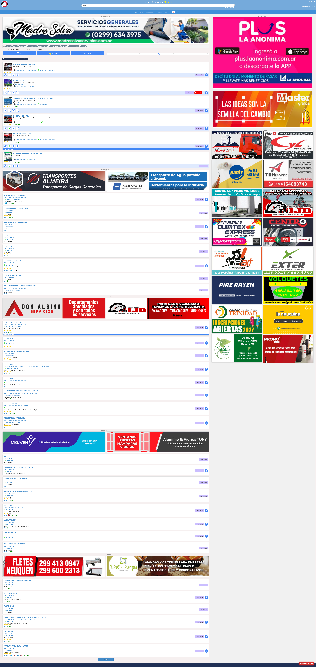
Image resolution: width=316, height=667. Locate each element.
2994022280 (17, 368)
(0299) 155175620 (9, 546)
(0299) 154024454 (9, 381)
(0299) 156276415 (20, 381)
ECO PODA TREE (10, 339)
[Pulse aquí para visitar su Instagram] (5, 217)
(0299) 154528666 (20, 140)
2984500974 (10, 483)
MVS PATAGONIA (10, 520)
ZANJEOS (64, 46)
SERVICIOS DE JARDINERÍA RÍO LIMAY (18, 581)
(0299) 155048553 (20, 122)
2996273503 (17, 395)
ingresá (313, 6)
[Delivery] (17, 270)
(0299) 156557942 (9, 341)
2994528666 (44, 140)
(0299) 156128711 (9, 393)
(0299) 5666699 (19, 102)
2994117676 (51, 140)
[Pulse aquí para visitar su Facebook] (4, 217)
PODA (15, 46)
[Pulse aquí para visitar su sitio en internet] (5, 256)
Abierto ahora (123, 54)
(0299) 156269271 (9, 248)
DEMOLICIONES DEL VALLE (14, 275)
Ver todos (9, 46)
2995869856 (17, 199)
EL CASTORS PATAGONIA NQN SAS (16, 351)
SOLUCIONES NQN (10, 593)
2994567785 (10, 636)
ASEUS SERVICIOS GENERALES (15, 222)
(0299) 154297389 (32, 104)
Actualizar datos (150, 12)
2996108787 (10, 395)
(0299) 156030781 (9, 225)
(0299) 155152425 (9, 648)
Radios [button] (166, 12)
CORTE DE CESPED (74, 46)
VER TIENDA (198, 92)
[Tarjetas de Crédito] (15, 270)
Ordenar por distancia (9, 59)
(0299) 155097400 (9, 535)
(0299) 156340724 (9, 197)
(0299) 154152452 (9, 210)
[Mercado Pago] (6, 203)
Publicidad (311, 1)
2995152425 (10, 650)
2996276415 (17, 383)
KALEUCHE (8, 456)
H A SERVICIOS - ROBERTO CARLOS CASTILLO (21, 391)
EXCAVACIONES (32, 46)
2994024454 (10, 383)
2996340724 (10, 199)
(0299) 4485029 (8, 366)
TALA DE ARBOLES (55, 46)
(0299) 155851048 (9, 277)
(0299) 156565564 (9, 458)
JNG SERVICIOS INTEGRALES (24, 64)
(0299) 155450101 (9, 288)
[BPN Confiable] (18, 655)
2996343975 (32, 159)
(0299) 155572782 (20, 104)
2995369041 (10, 368)
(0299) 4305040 (19, 84)
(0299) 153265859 (9, 608)
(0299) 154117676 (32, 140)
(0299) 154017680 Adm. (33, 122)
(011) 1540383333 (20, 288)
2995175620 (10, 548)
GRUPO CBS (8, 364)
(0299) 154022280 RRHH (41, 366)
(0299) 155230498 (32, 70)
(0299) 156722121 (9, 469)
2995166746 (44, 70)
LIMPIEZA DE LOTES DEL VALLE (15, 478)
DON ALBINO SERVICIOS (22, 134)
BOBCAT (84, 46)
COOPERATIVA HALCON (12, 261)
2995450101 (10, 290)
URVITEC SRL (9, 631)
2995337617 (10, 356)
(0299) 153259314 (9, 237)
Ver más (106, 659)
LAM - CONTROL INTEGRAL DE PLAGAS (18, 467)
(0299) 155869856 (20, 197)
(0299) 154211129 (9, 263)
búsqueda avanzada (229, 7)
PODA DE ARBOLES (43, 46)
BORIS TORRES (9, 235)
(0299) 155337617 (9, 354)
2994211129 (10, 265)
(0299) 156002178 (9, 595)
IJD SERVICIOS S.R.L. (21, 116)
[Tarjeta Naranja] (14, 655)
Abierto (18, 89)
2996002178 (10, 598)
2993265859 (10, 610)
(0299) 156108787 (20, 393)
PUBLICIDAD (105, 16)
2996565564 (10, 460)
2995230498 (51, 70)
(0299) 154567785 (9, 634)
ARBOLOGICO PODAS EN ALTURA (16, 208)
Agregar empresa (138, 12)
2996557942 (10, 343)
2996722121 (10, 472)
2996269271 (10, 251)
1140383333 (17, 290)
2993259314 (10, 239)
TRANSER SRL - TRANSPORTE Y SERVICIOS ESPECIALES (34, 98)
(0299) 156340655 (20, 86)
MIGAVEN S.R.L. (19, 80)
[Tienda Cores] (9, 515)
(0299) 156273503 (31, 393)
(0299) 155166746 (20, 70)
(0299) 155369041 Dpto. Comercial (23, 366)
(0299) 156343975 (20, 159)
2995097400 (10, 537)
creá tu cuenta (306, 6)
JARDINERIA (23, 46)
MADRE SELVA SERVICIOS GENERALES (27, 153)
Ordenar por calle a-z (21, 59)
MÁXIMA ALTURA (10, 533)
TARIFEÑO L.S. (9, 606)
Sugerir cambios (199, 74)
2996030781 (10, 227)
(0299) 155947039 (9, 583)
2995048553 (47, 122)
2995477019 (10, 524)
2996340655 (32, 86)
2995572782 (43, 104)
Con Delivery (192, 54)
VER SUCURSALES (8, 149)
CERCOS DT (8, 246)
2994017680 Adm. (56, 122)
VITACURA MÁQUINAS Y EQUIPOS (16, 646)
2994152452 (10, 212)
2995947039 (10, 585)
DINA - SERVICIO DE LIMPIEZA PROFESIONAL (20, 286)
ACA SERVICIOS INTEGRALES (14, 195)
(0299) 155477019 (9, 522)
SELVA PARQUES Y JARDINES (14, 544)
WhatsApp (157, 54)
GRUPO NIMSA (9, 379)
